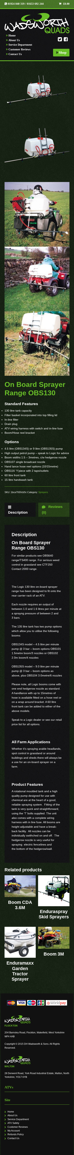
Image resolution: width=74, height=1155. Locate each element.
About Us (14, 40)
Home (12, 35)
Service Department (20, 44)
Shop (63, 52)
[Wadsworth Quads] (37, 23)
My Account (13, 1130)
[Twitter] (60, 40)
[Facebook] (65, 40)
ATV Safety (13, 1123)
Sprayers (43, 492)
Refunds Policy (15, 1134)
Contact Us (15, 54)
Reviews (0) (52, 509)
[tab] (20, 510)
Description (18, 512)
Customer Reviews (19, 49)
